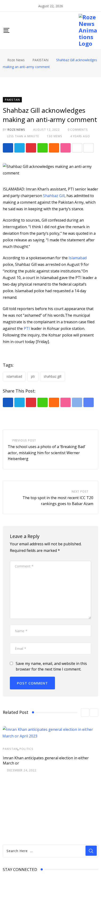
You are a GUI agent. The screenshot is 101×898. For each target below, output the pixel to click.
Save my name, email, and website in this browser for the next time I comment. (51, 666)
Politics (26, 749)
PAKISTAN (10, 749)
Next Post (80, 491)
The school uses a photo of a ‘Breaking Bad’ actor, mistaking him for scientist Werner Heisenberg (46, 452)
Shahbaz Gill (53, 195)
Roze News (16, 130)
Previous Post (24, 440)
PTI (27, 328)
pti (33, 376)
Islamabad (78, 257)
